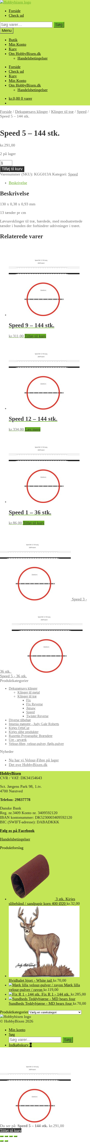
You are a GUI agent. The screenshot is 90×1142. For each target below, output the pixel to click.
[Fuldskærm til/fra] (6, 1136)
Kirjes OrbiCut (19, 728)
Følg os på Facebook (17, 830)
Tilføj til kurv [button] (35, 336)
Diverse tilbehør (20, 720)
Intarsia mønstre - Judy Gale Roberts (34, 724)
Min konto (17, 1030)
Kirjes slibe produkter (23, 732)
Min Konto (17, 44)
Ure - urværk (18, 740)
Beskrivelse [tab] (18, 183)
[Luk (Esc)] (15, 1136)
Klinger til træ (62, 111)
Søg (58, 24)
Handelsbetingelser (32, 58)
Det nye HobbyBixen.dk (28, 765)
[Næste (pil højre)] (6, 1141)
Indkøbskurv (20, 1045)
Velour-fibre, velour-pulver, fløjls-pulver (36, 744)
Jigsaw (31, 708)
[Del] (11, 1136)
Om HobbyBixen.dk (25, 53)
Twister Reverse (37, 716)
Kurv (13, 49)
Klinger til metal (28, 692)
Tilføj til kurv (12, 169)
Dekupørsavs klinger (31, 111)
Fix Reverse (34, 704)
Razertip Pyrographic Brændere (30, 736)
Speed (82, 111)
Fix (28, 700)
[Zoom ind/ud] (1, 1136)
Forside (15, 11)
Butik (13, 40)
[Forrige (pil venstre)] (1, 1141)
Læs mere (32, 429)
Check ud (16, 15)
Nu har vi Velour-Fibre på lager (34, 760)
